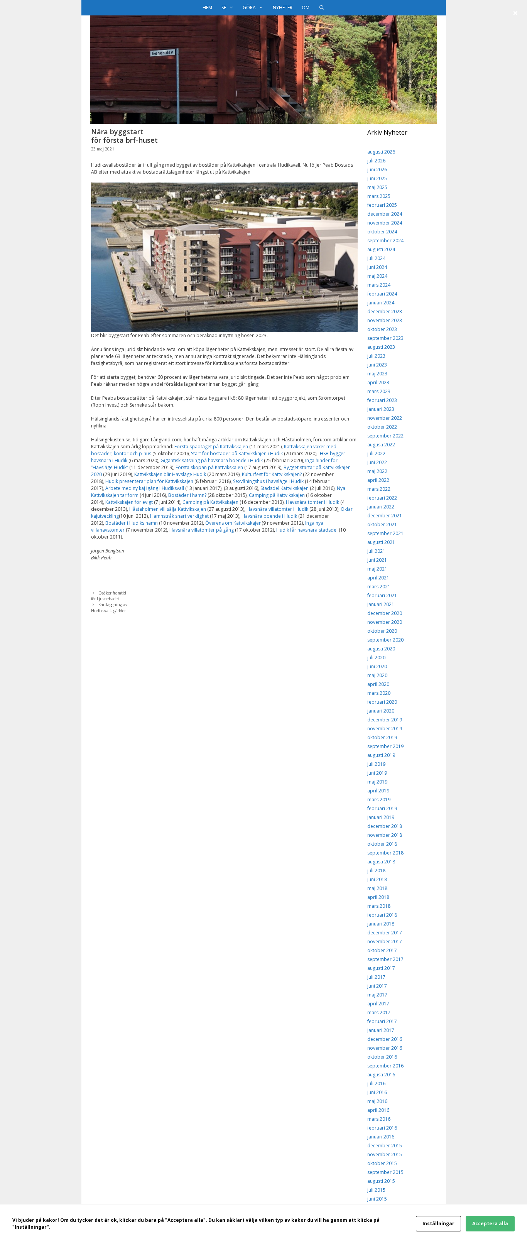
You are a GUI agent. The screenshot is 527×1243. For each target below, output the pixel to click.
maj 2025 (377, 187)
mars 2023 (378, 391)
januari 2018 (380, 923)
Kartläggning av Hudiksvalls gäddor (109, 607)
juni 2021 (377, 560)
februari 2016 (382, 1128)
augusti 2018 (381, 861)
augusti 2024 (381, 249)
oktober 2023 (382, 329)
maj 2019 (377, 782)
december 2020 (384, 613)
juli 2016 (376, 1083)
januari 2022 (380, 506)
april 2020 (378, 684)
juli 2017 (376, 977)
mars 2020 (378, 693)
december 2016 (384, 1039)
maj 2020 (377, 675)
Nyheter (282, 7)
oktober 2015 (382, 1163)
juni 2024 (377, 267)
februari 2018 (382, 915)
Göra (249, 7)
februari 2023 (382, 400)
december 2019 (384, 719)
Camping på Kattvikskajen (277, 495)
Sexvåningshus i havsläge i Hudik (268, 481)
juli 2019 (376, 764)
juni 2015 (377, 1199)
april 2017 (378, 1003)
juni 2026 (377, 169)
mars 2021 (378, 586)
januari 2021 (380, 604)
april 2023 (378, 382)
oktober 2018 (382, 844)
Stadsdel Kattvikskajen (284, 488)
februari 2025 (382, 205)
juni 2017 (377, 986)
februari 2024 (382, 293)
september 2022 (385, 435)
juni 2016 (377, 1092)
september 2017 (385, 959)
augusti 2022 (381, 444)
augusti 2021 (381, 542)
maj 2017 (377, 994)
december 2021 (384, 515)
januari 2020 (380, 711)
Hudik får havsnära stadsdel (307, 530)
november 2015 (384, 1154)
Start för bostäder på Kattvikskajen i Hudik (236, 453)
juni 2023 (377, 364)
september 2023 (385, 338)
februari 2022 (382, 498)
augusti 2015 (381, 1181)
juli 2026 (376, 160)
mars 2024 (378, 285)
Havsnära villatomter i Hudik (277, 509)
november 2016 (384, 1048)
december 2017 (384, 932)
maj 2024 (377, 276)
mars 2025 (378, 196)
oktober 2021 (382, 524)
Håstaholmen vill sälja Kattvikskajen (168, 509)
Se (223, 7)
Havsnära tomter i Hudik (312, 502)
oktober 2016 (382, 1057)
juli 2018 (376, 870)
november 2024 (384, 223)
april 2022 (378, 480)
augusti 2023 (381, 347)
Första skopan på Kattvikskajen (209, 467)
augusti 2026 (381, 152)
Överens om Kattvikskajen (233, 523)
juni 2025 (377, 178)
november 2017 (384, 941)
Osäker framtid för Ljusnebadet (108, 595)
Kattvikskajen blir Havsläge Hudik (170, 474)
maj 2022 (377, 471)
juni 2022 (377, 462)
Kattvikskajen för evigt (129, 502)
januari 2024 (380, 302)
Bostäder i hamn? (187, 495)
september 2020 (385, 640)
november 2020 (384, 622)
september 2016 (385, 1065)
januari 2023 (380, 409)
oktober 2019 (382, 737)
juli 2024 (376, 258)
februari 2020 (382, 702)
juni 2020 (377, 666)
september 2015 (385, 1172)
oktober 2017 (382, 950)
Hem (207, 7)
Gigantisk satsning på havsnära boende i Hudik (211, 460)
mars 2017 (378, 1012)
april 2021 (378, 577)
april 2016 (378, 1110)
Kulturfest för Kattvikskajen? (272, 474)
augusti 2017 (381, 968)
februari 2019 (382, 808)
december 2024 (384, 214)
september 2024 (385, 240)
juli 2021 (376, 551)
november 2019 (384, 728)
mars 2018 (378, 906)
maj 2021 (377, 569)
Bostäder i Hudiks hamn (131, 523)
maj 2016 (377, 1101)
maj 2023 (377, 373)
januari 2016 (380, 1136)
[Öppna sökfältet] (321, 7)
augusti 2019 (381, 755)
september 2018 (385, 852)
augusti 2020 (381, 648)
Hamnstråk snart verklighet (179, 516)
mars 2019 (378, 799)
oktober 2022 (382, 427)
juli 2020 (376, 657)
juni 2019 (377, 773)
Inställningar (438, 1223)
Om (305, 7)
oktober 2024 (382, 231)
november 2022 (384, 418)
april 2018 (378, 897)
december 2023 (384, 311)
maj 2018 (377, 888)
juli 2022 (376, 453)
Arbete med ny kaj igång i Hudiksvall (144, 488)
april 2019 (378, 790)
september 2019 (385, 746)
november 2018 (384, 835)
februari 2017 (382, 1021)
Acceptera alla (490, 1223)
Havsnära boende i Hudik (269, 516)
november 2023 (384, 320)
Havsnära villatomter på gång (201, 530)
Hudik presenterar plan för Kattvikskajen (149, 481)
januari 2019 (380, 817)
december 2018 (384, 826)
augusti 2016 (381, 1074)
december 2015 (384, 1145)
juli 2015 (376, 1190)
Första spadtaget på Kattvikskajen (211, 446)
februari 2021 (382, 595)
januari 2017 (380, 1030)
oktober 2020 (382, 631)
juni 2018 (377, 879)
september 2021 (385, 533)
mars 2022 (378, 489)
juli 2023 (376, 356)
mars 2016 (378, 1119)
